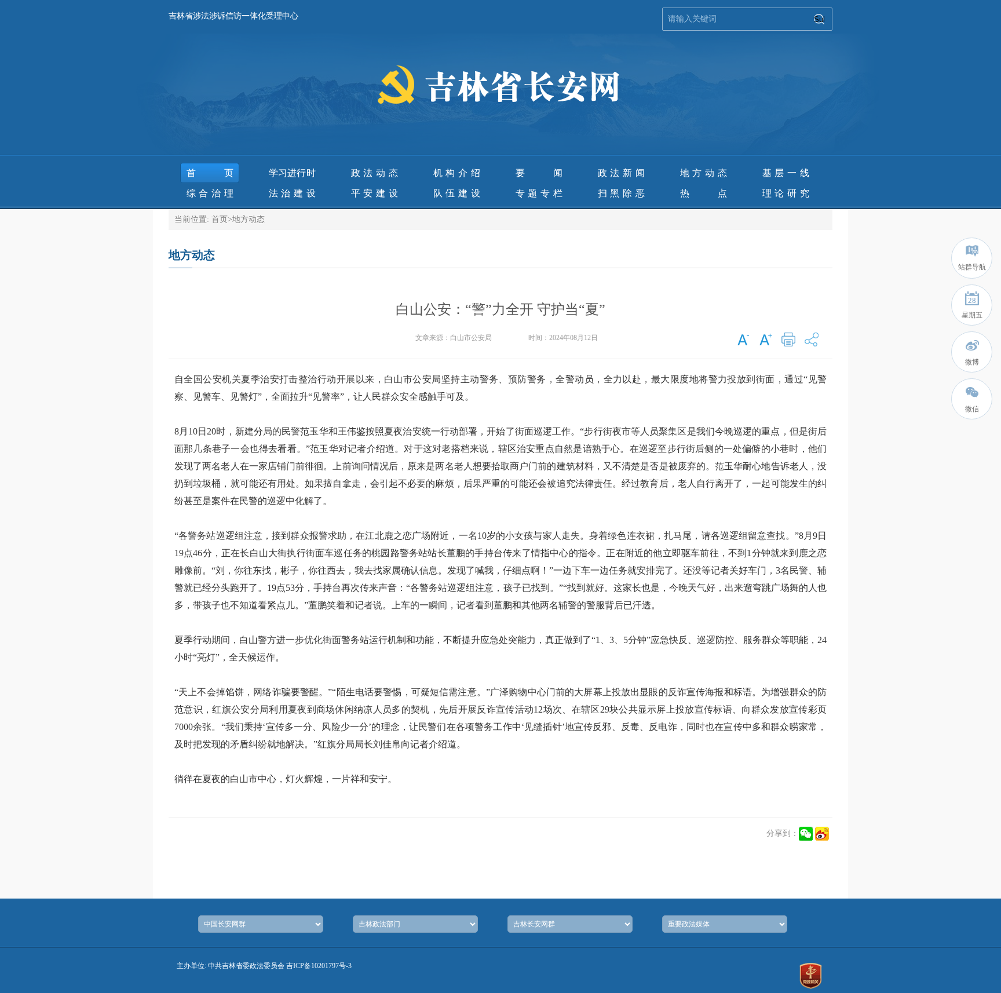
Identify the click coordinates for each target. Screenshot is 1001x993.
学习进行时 (292, 173)
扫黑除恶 (621, 193)
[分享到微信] (806, 834)
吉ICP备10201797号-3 (319, 966)
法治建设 (292, 193)
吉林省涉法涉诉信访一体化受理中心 (233, 16)
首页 (210, 173)
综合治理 (210, 193)
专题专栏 (539, 193)
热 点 (703, 193)
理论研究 (785, 193)
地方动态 (703, 173)
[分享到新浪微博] (822, 834)
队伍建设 (456, 193)
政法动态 (374, 173)
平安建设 (374, 193)
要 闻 (539, 173)
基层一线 (785, 173)
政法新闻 (621, 173)
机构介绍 (456, 173)
